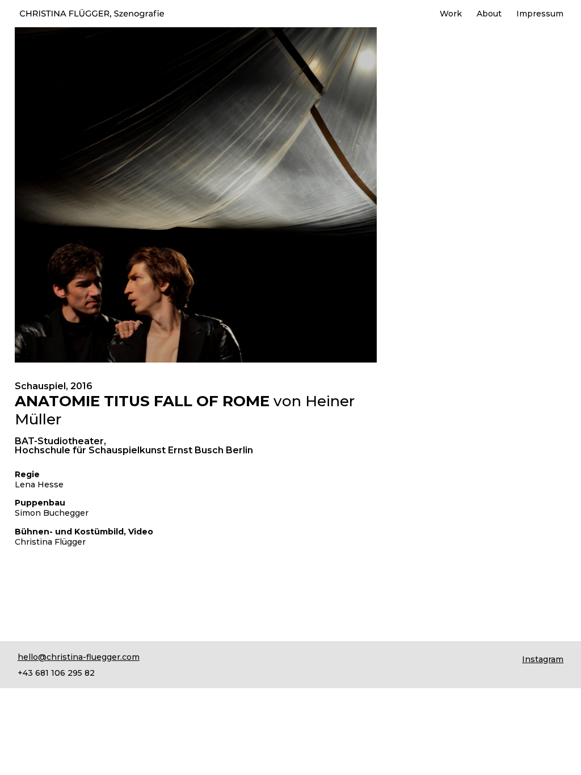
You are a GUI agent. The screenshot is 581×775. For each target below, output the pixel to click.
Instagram (542, 659)
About (489, 14)
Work (451, 14)
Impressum (539, 14)
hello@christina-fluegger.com (79, 657)
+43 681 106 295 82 (56, 673)
